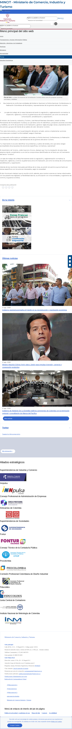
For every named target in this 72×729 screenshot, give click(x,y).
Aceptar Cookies (14, 725)
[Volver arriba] (68, 687)
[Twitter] (6, 187)
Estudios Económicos (6, 60)
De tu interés (8, 200)
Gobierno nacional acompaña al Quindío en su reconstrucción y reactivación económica (34, 310)
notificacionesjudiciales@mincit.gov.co (29, 674)
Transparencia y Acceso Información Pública (13, 39)
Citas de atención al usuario (20, 668)
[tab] (36, 200)
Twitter (5, 428)
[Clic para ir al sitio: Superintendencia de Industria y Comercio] (13, 481)
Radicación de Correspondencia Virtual (15, 679)
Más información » (7, 451)
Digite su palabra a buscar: (36, 18)
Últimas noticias (10, 258)
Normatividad (4, 53)
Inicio (1, 36)
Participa (2, 46)
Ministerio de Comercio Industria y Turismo (19, 700)
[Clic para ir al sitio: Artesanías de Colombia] (13, 518)
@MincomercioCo (12, 685)
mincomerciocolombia (13, 696)
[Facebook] (3, 187)
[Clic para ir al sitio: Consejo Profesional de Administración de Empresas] (11, 505)
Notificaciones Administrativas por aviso (16, 676)
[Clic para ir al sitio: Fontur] (13, 545)
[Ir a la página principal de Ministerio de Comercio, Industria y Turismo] (7, 18)
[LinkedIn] (9, 187)
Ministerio (3, 50)
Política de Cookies (56, 721)
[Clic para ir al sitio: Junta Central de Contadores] (11, 611)
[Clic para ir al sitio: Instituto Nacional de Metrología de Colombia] (13, 624)
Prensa (2, 57)
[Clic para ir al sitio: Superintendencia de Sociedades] (13, 532)
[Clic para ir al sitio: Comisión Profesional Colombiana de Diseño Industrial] (13, 584)
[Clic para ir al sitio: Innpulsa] (13, 494)
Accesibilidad (53, 713)
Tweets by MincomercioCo (11, 434)
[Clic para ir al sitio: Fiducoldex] (11, 598)
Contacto (44, 713)
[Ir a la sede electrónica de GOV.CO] (5, 10)
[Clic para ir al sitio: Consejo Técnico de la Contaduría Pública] (13, 558)
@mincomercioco (12, 689)
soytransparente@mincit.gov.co (33, 671)
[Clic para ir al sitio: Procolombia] (13, 571)
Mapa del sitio (36, 713)
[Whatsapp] (12, 187)
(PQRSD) (37, 666)
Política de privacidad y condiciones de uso (17, 713)
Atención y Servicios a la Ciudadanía (11, 43)
